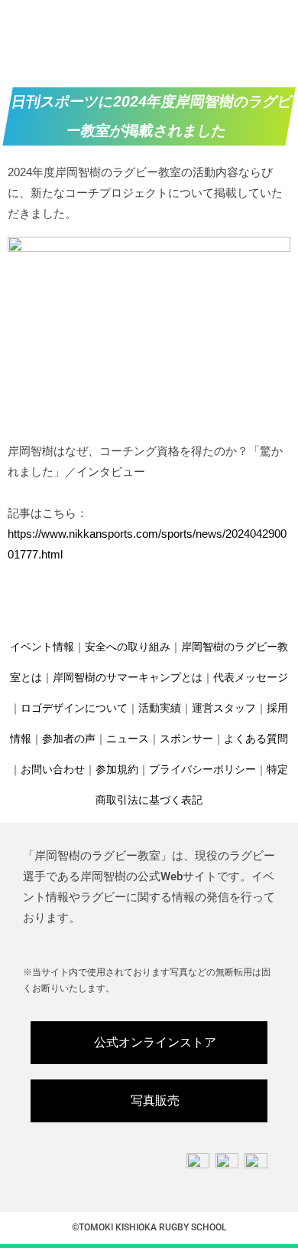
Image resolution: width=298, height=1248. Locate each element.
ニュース (127, 738)
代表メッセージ (250, 677)
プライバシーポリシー (202, 769)
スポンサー (186, 738)
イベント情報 (42, 646)
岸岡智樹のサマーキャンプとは (127, 677)
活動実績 (159, 708)
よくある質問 (256, 738)
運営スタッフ (224, 708)
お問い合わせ (53, 769)
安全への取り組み (127, 646)
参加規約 (117, 769)
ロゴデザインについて (74, 708)
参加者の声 (69, 738)
